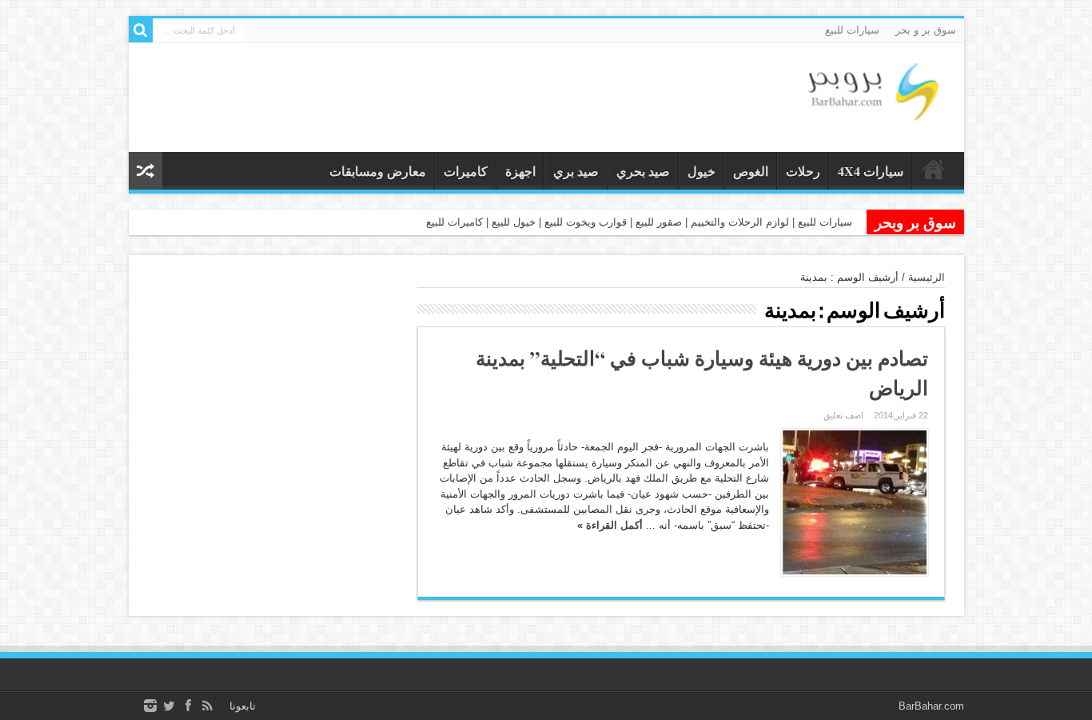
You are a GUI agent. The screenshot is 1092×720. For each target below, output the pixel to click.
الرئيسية (926, 277)
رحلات (803, 171)
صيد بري (576, 171)
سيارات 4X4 (870, 171)
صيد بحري (643, 171)
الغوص (750, 171)
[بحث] (141, 30)
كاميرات (466, 171)
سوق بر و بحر (925, 30)
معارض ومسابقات (377, 171)
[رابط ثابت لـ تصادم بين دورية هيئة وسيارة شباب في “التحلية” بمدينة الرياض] (855, 502)
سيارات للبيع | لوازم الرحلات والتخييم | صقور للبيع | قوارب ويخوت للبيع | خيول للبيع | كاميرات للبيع (639, 222)
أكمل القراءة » (610, 525)
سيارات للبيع (852, 30)
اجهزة (520, 171)
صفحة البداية (934, 173)
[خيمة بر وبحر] (872, 112)
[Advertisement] (272, 371)
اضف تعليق (843, 415)
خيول (701, 171)
